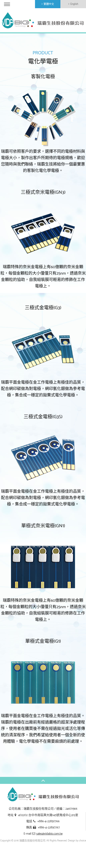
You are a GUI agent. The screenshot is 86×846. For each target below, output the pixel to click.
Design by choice (77, 841)
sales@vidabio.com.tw (49, 833)
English (74, 4)
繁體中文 (49, 4)
